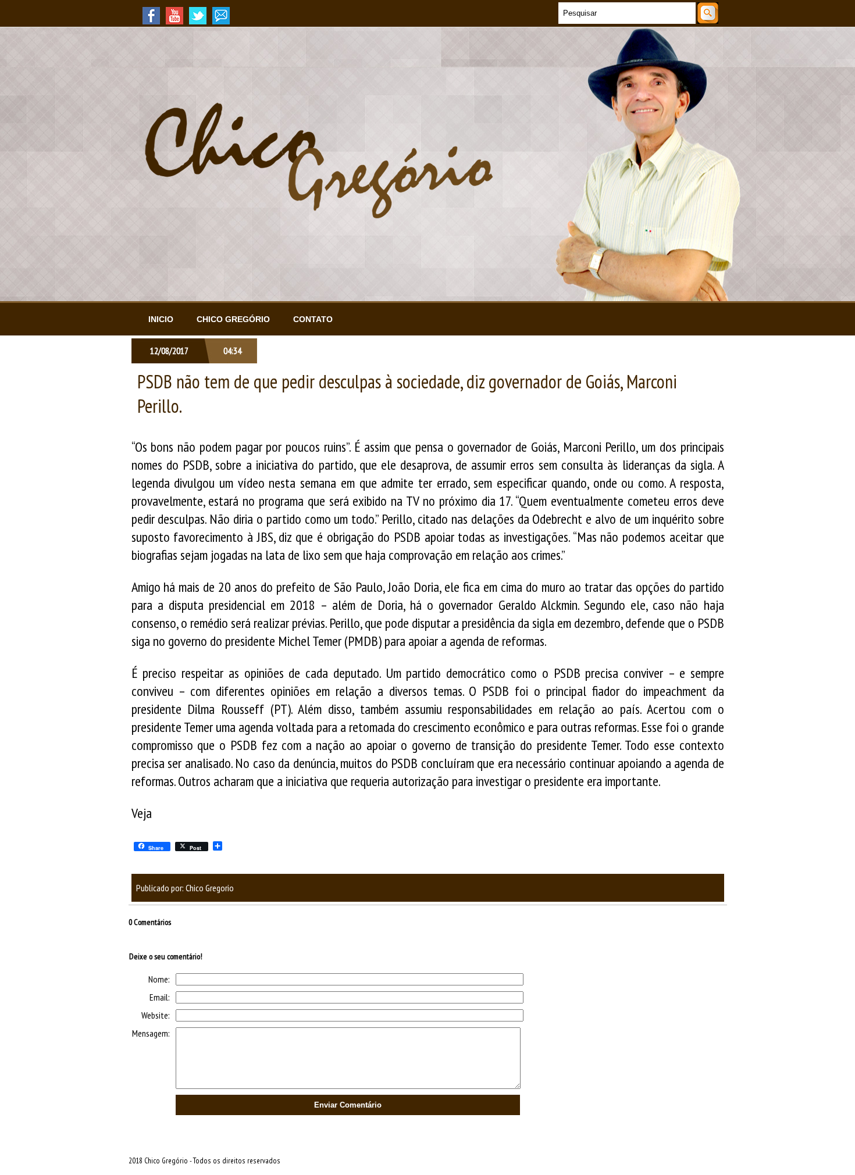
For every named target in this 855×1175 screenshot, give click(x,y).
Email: (159, 997)
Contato (313, 319)
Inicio (160, 319)
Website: (155, 1015)
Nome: (159, 979)
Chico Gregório (233, 319)
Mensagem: (151, 1033)
